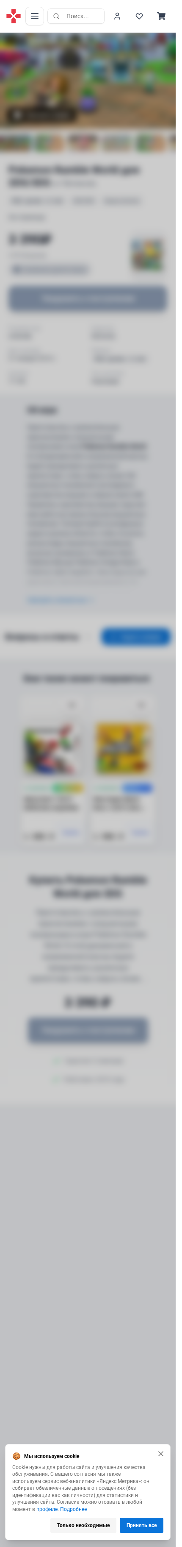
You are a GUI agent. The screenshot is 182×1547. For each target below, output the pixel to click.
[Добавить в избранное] (72, 705)
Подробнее (73, 1509)
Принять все (142, 1525)
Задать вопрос (141, 636)
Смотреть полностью (56, 600)
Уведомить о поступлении (88, 298)
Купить (71, 833)
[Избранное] (139, 16)
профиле (47, 1509)
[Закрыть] (161, 1453)
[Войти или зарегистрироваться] (117, 16)
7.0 (18, 41)
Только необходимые (83, 1525)
